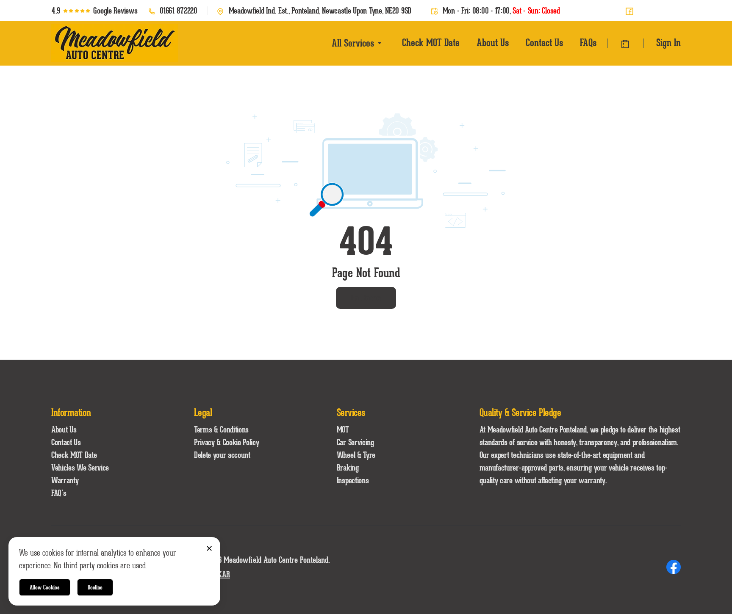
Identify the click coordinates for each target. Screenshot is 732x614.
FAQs (588, 42)
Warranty (64, 480)
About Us (493, 42)
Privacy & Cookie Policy (226, 442)
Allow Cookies (45, 587)
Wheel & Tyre (356, 454)
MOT (343, 429)
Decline (95, 587)
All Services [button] (353, 43)
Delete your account (222, 454)
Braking (348, 467)
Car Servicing (355, 442)
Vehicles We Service (80, 467)
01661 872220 (178, 10)
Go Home (366, 297)
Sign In (668, 42)
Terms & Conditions (221, 429)
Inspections (353, 480)
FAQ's (58, 492)
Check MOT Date (431, 42)
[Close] (209, 548)
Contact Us (544, 42)
